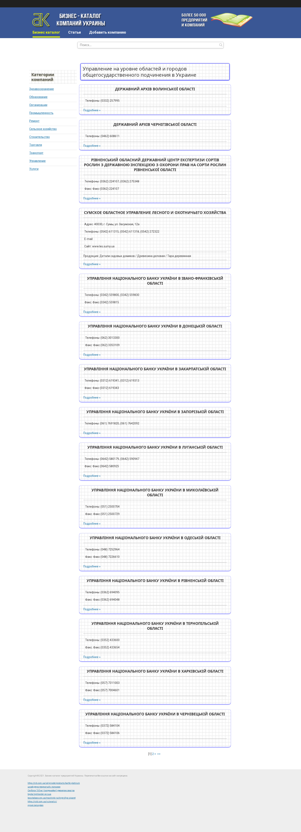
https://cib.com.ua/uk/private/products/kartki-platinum (54, 783)
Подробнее (90, 110)
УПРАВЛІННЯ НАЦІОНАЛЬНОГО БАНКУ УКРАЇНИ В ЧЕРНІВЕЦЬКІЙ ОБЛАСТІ (155, 714)
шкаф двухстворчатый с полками (44, 787)
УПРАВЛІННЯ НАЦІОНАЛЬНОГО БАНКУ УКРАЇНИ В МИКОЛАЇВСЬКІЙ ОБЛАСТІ (155, 492)
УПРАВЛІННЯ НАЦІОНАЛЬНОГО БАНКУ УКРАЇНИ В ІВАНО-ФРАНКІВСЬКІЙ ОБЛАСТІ (155, 281)
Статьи (74, 32)
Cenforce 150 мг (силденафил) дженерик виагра (51, 790)
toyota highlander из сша (39, 794)
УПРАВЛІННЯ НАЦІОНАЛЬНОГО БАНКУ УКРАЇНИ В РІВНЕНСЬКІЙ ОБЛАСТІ (155, 580)
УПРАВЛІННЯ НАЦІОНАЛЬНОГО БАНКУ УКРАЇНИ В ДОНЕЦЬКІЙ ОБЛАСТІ (155, 326)
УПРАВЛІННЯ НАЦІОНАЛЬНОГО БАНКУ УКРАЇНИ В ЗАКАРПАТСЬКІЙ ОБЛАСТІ (155, 368)
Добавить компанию (107, 32)
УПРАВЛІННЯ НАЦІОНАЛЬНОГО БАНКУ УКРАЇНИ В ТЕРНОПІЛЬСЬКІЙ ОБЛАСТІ (155, 626)
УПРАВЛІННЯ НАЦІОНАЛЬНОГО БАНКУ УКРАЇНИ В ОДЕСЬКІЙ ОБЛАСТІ (155, 537)
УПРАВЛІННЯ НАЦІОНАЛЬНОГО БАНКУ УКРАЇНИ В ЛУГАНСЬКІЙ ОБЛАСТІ (155, 447)
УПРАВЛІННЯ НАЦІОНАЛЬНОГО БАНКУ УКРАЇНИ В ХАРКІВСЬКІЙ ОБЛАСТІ (155, 671)
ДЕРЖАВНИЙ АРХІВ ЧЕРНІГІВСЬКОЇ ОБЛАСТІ (155, 124)
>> (159, 754)
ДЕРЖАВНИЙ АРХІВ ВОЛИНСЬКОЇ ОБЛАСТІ (155, 88)
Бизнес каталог (46, 32)
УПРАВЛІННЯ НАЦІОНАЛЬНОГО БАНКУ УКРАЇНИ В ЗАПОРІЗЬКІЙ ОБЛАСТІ (155, 411)
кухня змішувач (35, 805)
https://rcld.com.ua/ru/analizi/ (42, 801)
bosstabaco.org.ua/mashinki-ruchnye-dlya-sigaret (52, 798)
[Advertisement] (102, 57)
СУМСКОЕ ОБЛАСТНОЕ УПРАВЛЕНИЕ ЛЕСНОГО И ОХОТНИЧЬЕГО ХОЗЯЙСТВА (155, 212)
